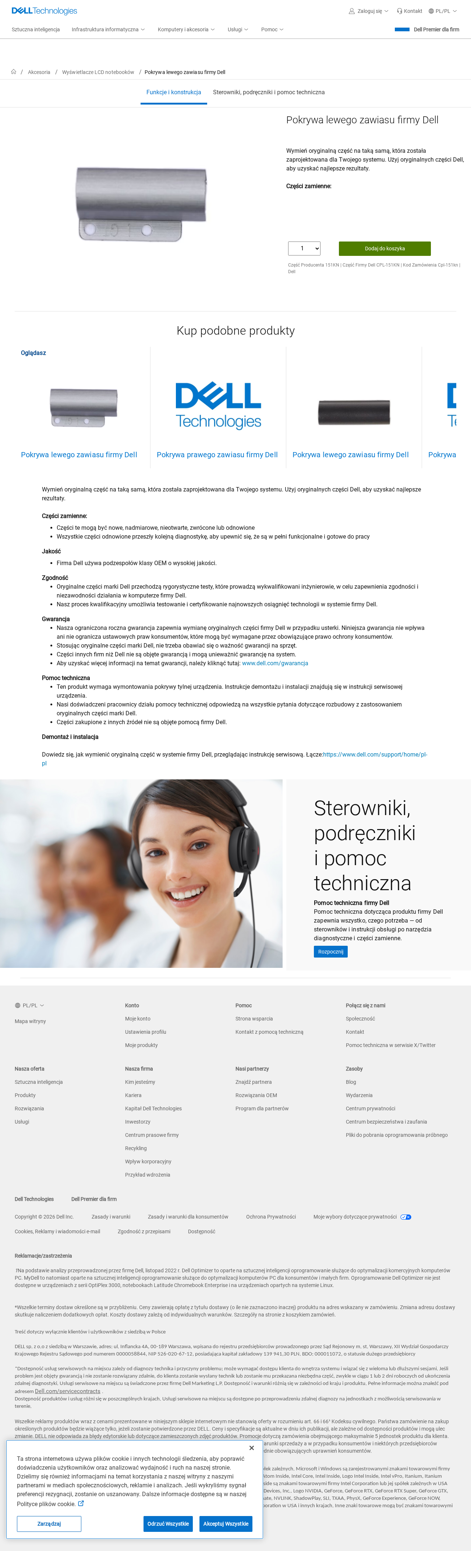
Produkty (25, 1095)
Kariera (133, 1095)
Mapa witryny (30, 1021)
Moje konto (137, 1019)
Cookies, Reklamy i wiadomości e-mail (57, 1231)
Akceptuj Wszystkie (225, 1524)
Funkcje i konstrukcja (173, 92)
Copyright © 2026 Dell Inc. (44, 1217)
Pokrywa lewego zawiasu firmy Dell (79, 454)
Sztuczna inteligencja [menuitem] (36, 29)
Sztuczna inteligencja (39, 1082)
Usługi (22, 1122)
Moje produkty (141, 1045)
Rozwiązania (29, 1108)
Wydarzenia (359, 1095)
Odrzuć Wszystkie (168, 1524)
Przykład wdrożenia (147, 1175)
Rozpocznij (330, 952)
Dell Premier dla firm (436, 29)
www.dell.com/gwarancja (275, 663)
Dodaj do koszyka (385, 248)
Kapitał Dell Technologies (153, 1108)
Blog (351, 1082)
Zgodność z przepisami (144, 1231)
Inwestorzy (137, 1122)
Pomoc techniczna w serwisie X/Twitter (391, 1045)
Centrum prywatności (370, 1108)
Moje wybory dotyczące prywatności (356, 1217)
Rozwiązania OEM (256, 1095)
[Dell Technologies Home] (44, 11)
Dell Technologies (34, 1199)
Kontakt (355, 1032)
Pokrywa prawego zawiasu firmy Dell (217, 454)
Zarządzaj (49, 1524)
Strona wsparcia (254, 1019)
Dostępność (201, 1231)
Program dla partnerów (262, 1108)
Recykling (136, 1148)
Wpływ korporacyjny (148, 1161)
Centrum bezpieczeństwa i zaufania (386, 1122)
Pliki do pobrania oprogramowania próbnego (397, 1135)
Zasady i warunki (111, 1217)
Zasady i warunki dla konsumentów (188, 1217)
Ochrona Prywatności (271, 1217)
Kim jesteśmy (140, 1082)
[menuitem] (109, 29)
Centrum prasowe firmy (152, 1135)
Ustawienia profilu (145, 1032)
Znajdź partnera (254, 1082)
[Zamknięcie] (252, 1448)
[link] (409, 11)
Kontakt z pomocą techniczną (270, 1032)
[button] (370, 11)
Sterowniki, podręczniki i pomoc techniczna (269, 92)
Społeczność (360, 1019)
